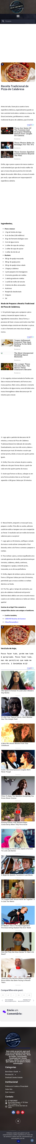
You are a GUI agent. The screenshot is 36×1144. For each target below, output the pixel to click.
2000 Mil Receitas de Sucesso (15, 619)
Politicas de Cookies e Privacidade (16, 1086)
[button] (18, 16)
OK (18, 1141)
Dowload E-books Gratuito (14, 1077)
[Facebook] (13, 1112)
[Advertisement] (18, 43)
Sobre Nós (8, 1089)
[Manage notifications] (32, 1140)
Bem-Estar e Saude (11, 1071)
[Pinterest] (22, 1112)
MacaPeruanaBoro (11, 622)
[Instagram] (18, 1112)
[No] (34, 1137)
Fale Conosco (9, 1092)
